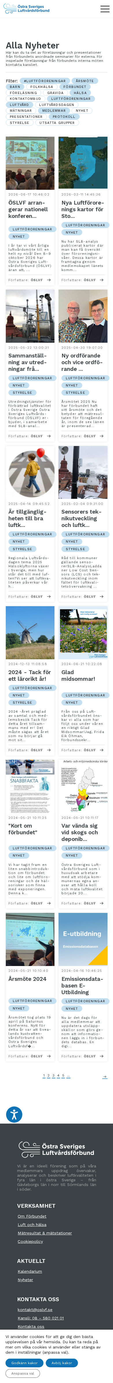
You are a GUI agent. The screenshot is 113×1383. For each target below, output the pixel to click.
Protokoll (64, 117)
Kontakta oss (31, 1326)
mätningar (21, 111)
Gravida (55, 93)
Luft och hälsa (32, 1224)
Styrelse (19, 123)
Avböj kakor (62, 1363)
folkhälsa (41, 87)
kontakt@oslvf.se (35, 1309)
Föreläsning (23, 93)
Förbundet (74, 87)
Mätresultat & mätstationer (45, 1233)
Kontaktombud (25, 99)
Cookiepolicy (30, 1241)
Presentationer (26, 117)
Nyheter (25, 1279)
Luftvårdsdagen (56, 105)
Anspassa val (22, 1373)
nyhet (82, 111)
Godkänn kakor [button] (24, 1363)
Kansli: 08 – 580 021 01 (41, 1318)
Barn (15, 87)
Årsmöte (85, 81)
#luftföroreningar (45, 81)
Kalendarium (30, 1271)
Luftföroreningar (71, 99)
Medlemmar (54, 111)
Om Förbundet (32, 1216)
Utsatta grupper (57, 123)
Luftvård (19, 105)
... (68, 1076)
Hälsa (80, 93)
